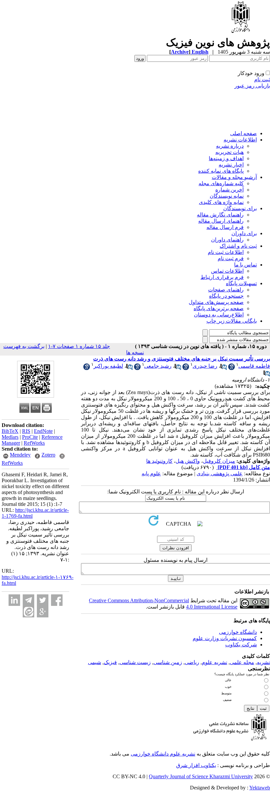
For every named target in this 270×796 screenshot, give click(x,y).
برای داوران (244, 233)
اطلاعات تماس (227, 271)
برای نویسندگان (240, 208)
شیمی (94, 662)
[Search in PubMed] (223, 368)
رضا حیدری (205, 366)
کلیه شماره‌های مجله (221, 183)
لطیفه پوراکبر (108, 366)
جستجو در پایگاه (226, 296)
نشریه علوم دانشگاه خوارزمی (163, 754)
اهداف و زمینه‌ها (226, 158)
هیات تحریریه (229, 152)
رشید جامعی (158, 366)
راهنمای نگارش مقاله (220, 214)
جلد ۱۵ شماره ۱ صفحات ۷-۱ (79, 346)
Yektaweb (259, 787)
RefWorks (34, 443)
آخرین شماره (229, 189)
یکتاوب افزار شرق (196, 765)
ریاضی (192, 662)
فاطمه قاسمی (254, 366)
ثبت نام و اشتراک (238, 246)
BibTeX (10, 431)
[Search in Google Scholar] (231, 368)
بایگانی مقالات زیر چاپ (231, 321)
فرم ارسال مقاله (225, 227)
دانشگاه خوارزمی (238, 632)
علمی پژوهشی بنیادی (220, 473)
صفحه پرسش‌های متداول (216, 302)
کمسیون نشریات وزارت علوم (225, 638)
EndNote (43, 431)
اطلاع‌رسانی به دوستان (219, 314)
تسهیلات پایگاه (241, 283)
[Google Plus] (42, 611)
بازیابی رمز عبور (252, 85)
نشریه (263, 662)
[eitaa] (28, 611)
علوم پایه (151, 473)
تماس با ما (245, 264)
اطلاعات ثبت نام (226, 252)
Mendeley (20, 455)
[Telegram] (28, 600)
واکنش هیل (188, 461)
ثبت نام (262, 79)
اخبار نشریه (231, 164)
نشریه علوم (214, 662)
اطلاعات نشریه (240, 139)
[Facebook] (57, 600)
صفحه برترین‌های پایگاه (219, 308)
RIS (26, 431)
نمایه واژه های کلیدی (221, 202)
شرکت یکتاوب (241, 644)
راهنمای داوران (227, 239)
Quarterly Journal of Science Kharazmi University (201, 776)
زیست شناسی (135, 662)
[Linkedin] (14, 600)
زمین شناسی (167, 662)
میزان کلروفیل (219, 461)
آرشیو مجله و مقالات (234, 177)
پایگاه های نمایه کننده (221, 171)
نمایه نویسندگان (227, 196)
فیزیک (110, 662)
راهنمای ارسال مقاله (221, 221)
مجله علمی (242, 662)
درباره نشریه (230, 146)
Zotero (48, 455)
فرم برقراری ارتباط (222, 277)
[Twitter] (42, 600)
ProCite (30, 437)
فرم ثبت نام (231, 258)
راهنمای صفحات (226, 289)
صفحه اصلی (243, 133)
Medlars (10, 437)
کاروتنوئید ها (159, 461)
